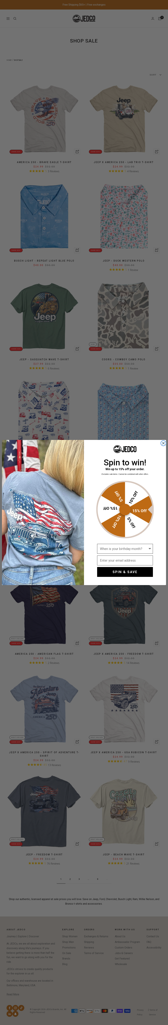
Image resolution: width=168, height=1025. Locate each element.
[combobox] (124, 549)
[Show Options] (149, 549)
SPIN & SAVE (125, 572)
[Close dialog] (163, 443)
